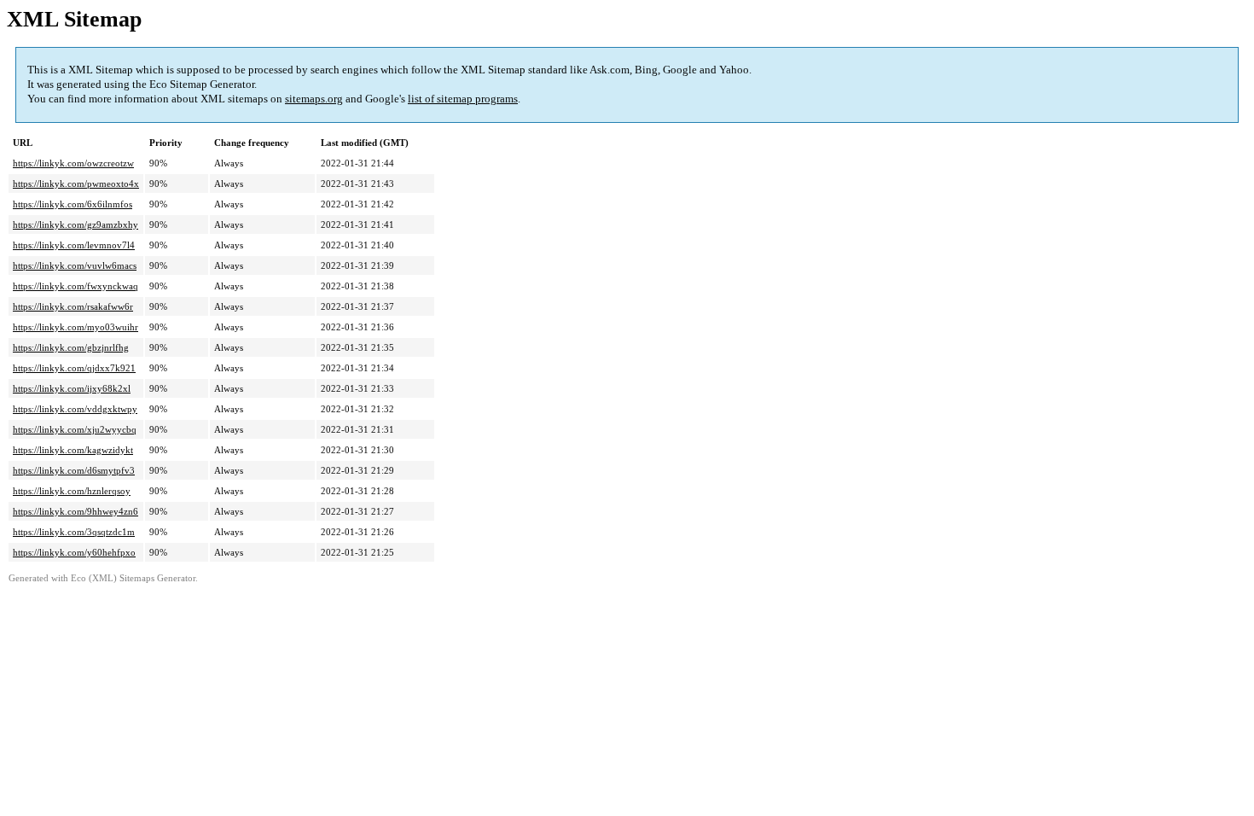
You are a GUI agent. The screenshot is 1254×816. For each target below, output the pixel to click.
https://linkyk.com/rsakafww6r (73, 306)
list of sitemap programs (463, 98)
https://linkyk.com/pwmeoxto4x (76, 183)
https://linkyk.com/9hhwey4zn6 (75, 511)
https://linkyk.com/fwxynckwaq (75, 286)
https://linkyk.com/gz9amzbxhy (75, 224)
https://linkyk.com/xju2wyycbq (74, 429)
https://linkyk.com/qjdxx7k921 (74, 368)
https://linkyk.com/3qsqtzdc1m (74, 532)
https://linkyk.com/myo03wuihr (75, 327)
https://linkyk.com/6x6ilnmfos (72, 204)
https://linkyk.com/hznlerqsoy (72, 491)
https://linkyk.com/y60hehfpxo (74, 552)
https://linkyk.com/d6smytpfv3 (74, 470)
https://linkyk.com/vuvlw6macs (74, 265)
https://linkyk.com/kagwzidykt (73, 450)
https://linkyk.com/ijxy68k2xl (72, 388)
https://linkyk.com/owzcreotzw (73, 163)
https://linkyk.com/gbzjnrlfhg (71, 347)
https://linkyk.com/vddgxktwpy (75, 409)
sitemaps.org (314, 98)
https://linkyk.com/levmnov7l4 (74, 245)
